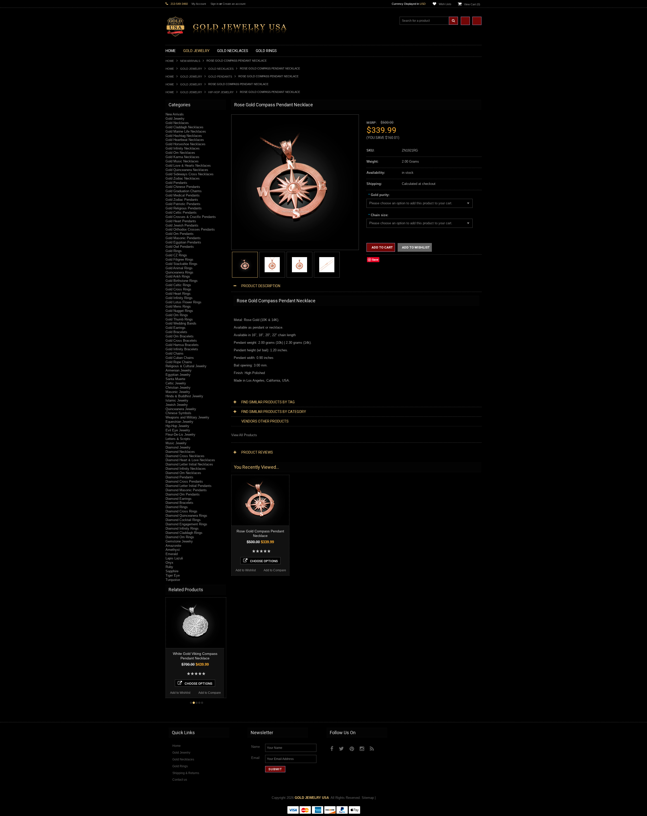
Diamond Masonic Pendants (186, 490)
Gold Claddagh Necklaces (184, 127)
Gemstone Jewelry (179, 541)
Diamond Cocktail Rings (183, 520)
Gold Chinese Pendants (183, 187)
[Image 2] (272, 264)
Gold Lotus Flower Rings (183, 302)
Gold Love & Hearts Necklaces (188, 165)
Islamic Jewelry (177, 400)
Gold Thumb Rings (179, 319)
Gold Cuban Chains (180, 358)
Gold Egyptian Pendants (183, 242)
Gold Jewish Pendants (182, 225)
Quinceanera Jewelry (181, 409)
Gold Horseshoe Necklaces (185, 144)
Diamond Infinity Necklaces (186, 469)
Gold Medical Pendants (183, 195)
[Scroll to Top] (475, 713)
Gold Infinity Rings (179, 298)
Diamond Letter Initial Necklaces (189, 464)
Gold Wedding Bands (181, 323)
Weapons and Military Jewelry (187, 417)
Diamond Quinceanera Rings (186, 515)
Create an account (234, 3)
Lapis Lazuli (174, 558)
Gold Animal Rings (179, 268)
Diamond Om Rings (180, 537)
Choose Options (202, 683)
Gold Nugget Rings (179, 311)
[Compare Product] (465, 21)
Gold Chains (174, 353)
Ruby (169, 567)
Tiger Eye (173, 575)
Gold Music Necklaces (182, 161)
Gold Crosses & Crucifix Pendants (191, 217)
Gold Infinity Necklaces (183, 148)
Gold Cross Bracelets (181, 340)
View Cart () (472, 4)
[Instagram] (362, 748)
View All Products (244, 435)
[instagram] (383, 747)
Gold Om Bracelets (180, 336)
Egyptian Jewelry (178, 375)
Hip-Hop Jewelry (221, 92)
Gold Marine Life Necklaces (186, 131)
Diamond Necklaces (180, 452)
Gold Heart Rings (178, 293)
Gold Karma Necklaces (182, 157)
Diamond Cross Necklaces (185, 456)
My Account (199, 3)
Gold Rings (174, 251)
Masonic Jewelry (178, 392)
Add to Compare (213, 693)
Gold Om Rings (177, 315)
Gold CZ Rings (176, 255)
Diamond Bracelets (179, 503)
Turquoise (173, 580)
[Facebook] (331, 748)
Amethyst (173, 550)
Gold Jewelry (191, 68)
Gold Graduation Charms (184, 191)
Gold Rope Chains (179, 362)
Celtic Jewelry (176, 383)
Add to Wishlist (184, 693)
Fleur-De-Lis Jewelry (180, 434)
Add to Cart (382, 247)
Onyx (169, 562)
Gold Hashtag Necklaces (184, 136)
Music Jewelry (176, 443)
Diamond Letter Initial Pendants (189, 486)
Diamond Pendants (179, 477)
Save (375, 259)
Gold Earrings (176, 328)
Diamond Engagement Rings (186, 524)
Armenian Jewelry (179, 370)
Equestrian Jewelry (179, 422)
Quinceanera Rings (179, 272)
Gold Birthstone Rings (182, 281)
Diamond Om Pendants (183, 494)
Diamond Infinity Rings (182, 528)
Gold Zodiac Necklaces (183, 178)
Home (170, 60)
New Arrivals (190, 60)
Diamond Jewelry (178, 447)
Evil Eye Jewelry (178, 430)
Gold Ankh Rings (178, 276)
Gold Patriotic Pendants (183, 204)
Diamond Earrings (179, 499)
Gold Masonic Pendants (183, 238)
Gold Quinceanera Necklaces (187, 170)
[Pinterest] (352, 748)
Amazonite (173, 546)
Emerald (172, 554)
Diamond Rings (177, 507)
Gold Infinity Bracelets (182, 349)
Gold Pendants (220, 76)
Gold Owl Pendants (180, 247)
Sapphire (172, 571)
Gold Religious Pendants (184, 208)
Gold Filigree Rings (179, 259)
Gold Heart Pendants (181, 221)
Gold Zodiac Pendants (182, 200)
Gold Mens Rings (178, 306)
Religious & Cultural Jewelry (186, 366)
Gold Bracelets (176, 332)
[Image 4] (326, 264)
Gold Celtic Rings (178, 285)
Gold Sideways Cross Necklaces (190, 174)
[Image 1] (292, 240)
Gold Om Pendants (180, 234)
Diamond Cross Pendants (184, 481)
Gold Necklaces (221, 68)
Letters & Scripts (178, 439)
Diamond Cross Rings (181, 511)
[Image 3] (299, 264)
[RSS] (372, 748)
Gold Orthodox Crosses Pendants (190, 229)
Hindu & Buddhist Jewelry (184, 396)
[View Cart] (476, 21)
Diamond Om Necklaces (183, 473)
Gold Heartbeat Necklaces (185, 140)
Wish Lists (445, 4)
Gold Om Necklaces (180, 153)
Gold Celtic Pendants (181, 212)
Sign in (215, 3)
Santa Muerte (175, 379)
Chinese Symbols (178, 413)
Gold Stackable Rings (181, 264)
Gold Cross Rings (178, 289)
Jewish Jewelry (177, 405)
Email (255, 758)
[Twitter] (341, 748)
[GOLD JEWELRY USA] (229, 34)
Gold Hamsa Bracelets (182, 345)
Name (255, 747)
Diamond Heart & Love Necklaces (190, 460)
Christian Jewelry (178, 387)
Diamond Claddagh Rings (184, 533)
